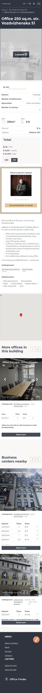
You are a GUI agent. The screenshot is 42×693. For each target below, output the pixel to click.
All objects (6, 545)
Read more (21, 435)
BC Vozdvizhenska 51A (18, 10)
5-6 (19, 540)
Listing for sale (10, 670)
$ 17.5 (27, 540)
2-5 (19, 531)
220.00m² (6, 527)
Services (8, 651)
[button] (21, 315)
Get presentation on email (21, 205)
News (7, 647)
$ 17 (26, 531)
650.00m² (5, 531)
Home (4, 10)
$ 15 (26, 535)
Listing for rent (11, 666)
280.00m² (6, 535)
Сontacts (8, 656)
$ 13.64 (27, 615)
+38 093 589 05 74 (21, 200)
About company (11, 643)
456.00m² (5, 540)
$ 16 (26, 527)
